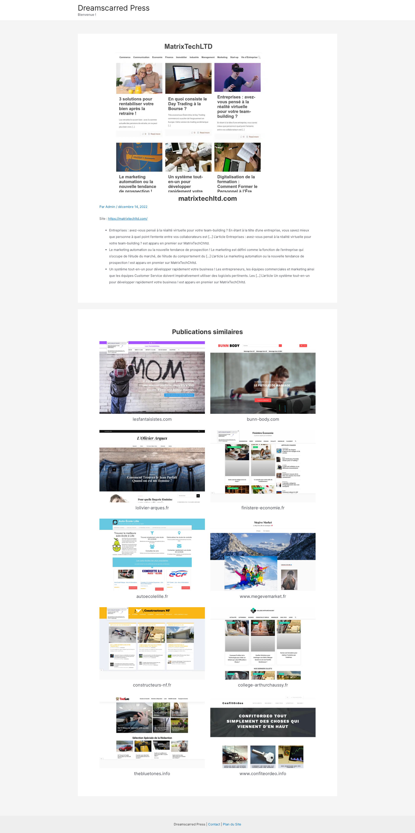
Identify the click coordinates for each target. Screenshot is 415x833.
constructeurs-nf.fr (152, 685)
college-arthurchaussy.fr (263, 685)
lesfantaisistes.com (152, 419)
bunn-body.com (263, 419)
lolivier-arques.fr (152, 507)
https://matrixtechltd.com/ (127, 219)
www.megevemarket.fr (263, 596)
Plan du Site (232, 824)
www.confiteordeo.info (262, 773)
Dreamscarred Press (114, 7)
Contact (214, 824)
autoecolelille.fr (152, 596)
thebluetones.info (152, 773)
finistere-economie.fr (262, 507)
